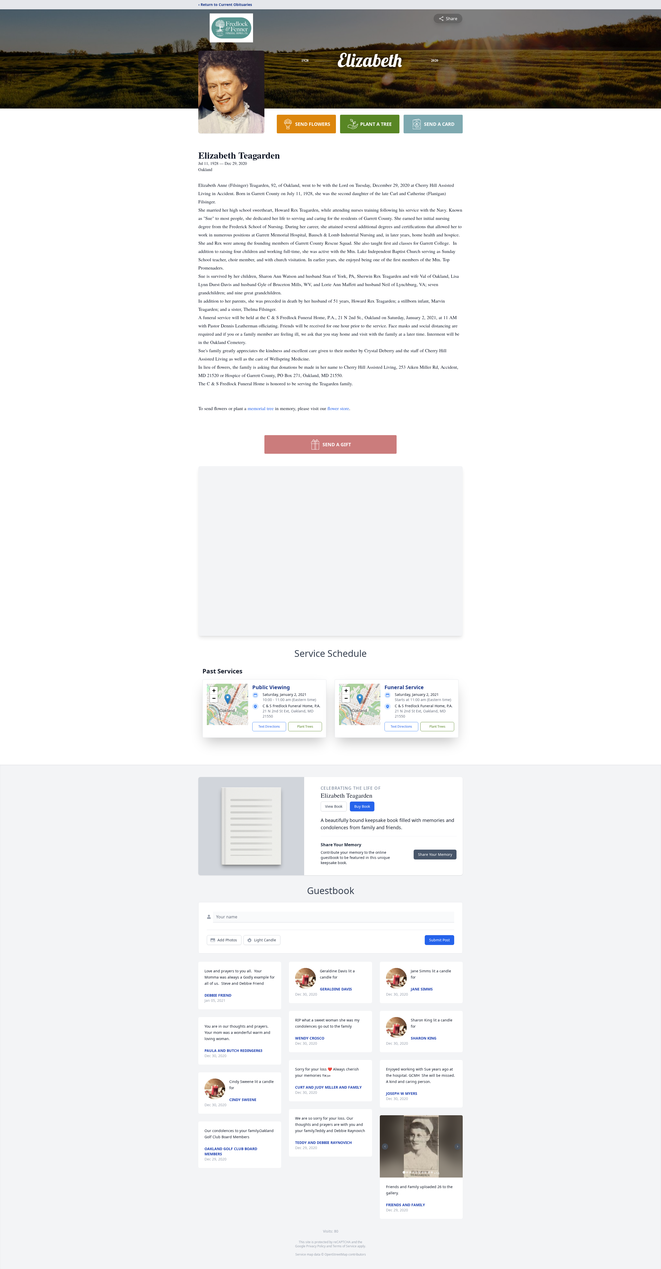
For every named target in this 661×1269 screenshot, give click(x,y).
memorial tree (261, 408)
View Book (333, 806)
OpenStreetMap (336, 1254)
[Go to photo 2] (407, 1172)
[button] (227, 699)
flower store (338, 408)
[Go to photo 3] (410, 1172)
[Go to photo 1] (404, 1172)
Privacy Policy (316, 1246)
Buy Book (362, 806)
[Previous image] (385, 1146)
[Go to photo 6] (420, 1172)
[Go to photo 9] (429, 1172)
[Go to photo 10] (432, 1172)
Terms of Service (345, 1246)
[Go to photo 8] (426, 1172)
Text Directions (269, 726)
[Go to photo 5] (416, 1172)
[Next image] (457, 1146)
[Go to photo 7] (423, 1172)
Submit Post (439, 939)
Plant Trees (305, 726)
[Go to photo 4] (413, 1172)
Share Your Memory (435, 854)
